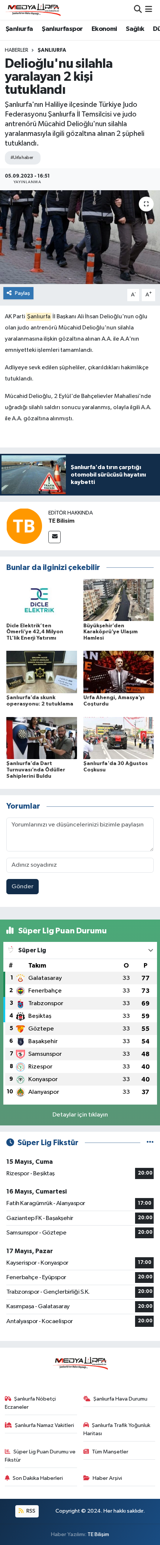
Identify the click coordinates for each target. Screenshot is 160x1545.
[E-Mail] (54, 537)
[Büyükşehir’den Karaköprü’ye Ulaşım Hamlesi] (118, 600)
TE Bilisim (61, 521)
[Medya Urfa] (33, 9)
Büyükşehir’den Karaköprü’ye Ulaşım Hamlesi (110, 632)
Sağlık (135, 29)
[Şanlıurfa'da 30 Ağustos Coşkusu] (118, 738)
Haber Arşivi (107, 1478)
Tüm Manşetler (110, 1452)
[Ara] (138, 10)
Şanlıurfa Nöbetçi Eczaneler (30, 1403)
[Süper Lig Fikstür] (150, 1143)
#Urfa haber (21, 157)
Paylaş (22, 293)
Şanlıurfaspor (62, 29)
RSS (30, 1511)
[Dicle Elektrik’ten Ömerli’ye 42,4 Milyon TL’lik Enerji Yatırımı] (41, 600)
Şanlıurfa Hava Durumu (120, 1399)
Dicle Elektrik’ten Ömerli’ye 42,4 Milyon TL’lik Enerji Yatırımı (34, 632)
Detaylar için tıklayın (80, 1115)
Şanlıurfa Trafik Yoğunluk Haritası (117, 1429)
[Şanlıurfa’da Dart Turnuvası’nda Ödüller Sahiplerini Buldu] (41, 738)
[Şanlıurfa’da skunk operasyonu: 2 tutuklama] (41, 672)
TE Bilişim (98, 1534)
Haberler (16, 50)
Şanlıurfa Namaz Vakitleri (44, 1425)
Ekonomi (104, 29)
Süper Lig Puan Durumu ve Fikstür (40, 1456)
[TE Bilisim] (24, 526)
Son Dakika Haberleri (38, 1478)
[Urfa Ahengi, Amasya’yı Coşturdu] (118, 672)
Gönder (22, 886)
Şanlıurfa (19, 29)
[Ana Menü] (148, 10)
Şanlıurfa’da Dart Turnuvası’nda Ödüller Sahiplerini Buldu (35, 770)
